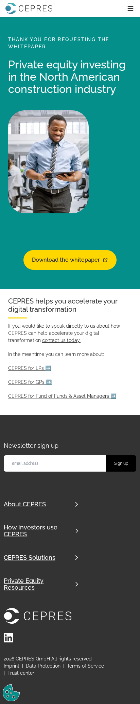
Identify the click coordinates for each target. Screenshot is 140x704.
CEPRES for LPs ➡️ (29, 368)
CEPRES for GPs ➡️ (30, 382)
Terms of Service (85, 666)
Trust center (20, 673)
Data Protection (43, 666)
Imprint (11, 666)
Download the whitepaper (66, 260)
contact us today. (61, 340)
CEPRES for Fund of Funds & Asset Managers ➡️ (62, 396)
